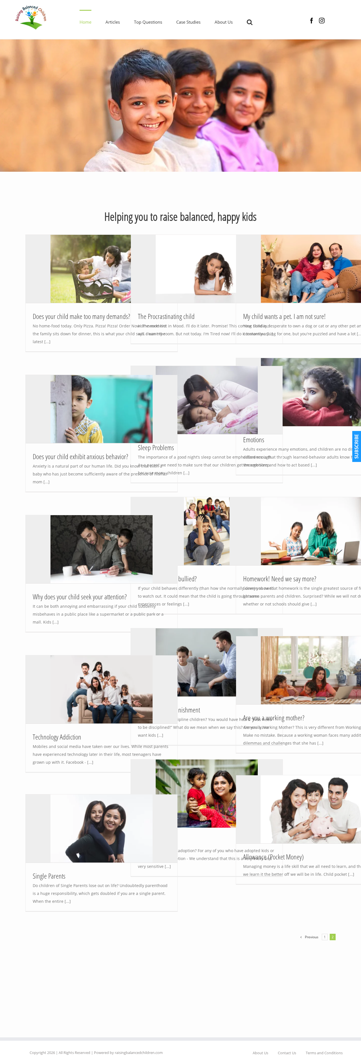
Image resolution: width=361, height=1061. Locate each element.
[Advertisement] (180, 191)
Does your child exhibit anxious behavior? (80, 456)
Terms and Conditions (324, 1052)
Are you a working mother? (273, 717)
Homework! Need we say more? (279, 578)
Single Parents (49, 876)
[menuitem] (92, 21)
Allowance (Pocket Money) (273, 856)
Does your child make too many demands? (81, 316)
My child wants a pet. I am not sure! (284, 316)
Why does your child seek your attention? (80, 596)
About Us (260, 1052)
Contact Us (287, 1052)
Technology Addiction (57, 736)
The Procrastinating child (166, 316)
